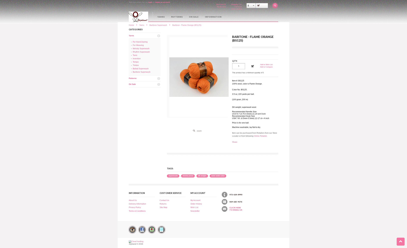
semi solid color (218, 176)
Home (131, 25)
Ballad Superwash (141, 69)
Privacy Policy (135, 207)
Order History (196, 204)
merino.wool (188, 176)
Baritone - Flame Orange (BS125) (186, 25)
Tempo (136, 62)
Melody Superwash (141, 48)
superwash (173, 176)
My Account (221, 6)
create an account (162, 2)
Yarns (161, 17)
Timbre (136, 65)
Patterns (177, 17)
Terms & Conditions (137, 211)
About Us (133, 200)
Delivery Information (137, 204)
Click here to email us (235, 209)
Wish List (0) (221, 4)
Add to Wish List (266, 64)
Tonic (135, 55)
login (150, 2)
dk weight (202, 176)
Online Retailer (260, 136)
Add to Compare (266, 67)
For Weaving (138, 45)
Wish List (194, 207)
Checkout (238, 6)
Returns (163, 204)
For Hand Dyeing (140, 42)
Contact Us (164, 200)
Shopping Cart (236, 4)
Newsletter (195, 211)
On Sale (194, 17)
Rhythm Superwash (141, 52)
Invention (137, 59)
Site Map (163, 207)
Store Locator (236, 9)
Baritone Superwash (158, 25)
